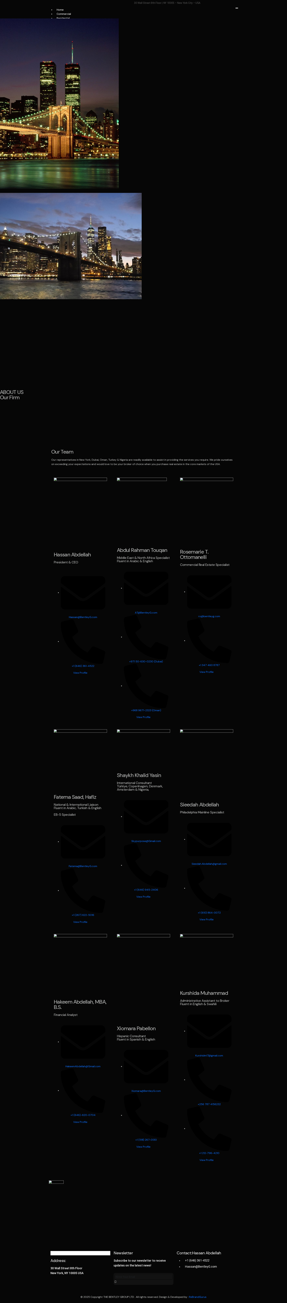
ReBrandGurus (197, 1297)
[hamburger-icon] (237, 8)
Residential (63, 18)
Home (60, 9)
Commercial (64, 14)
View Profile (80, 673)
